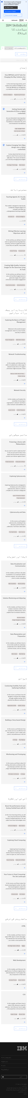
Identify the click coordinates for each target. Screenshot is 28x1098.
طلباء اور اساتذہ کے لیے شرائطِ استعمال (17, 1088)
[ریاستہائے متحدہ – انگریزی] (3, 20)
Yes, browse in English (10, 11)
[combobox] (14, 1077)
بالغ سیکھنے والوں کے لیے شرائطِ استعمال (16, 1089)
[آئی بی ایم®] (21, 20)
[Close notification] (26, 2)
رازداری (25, 1086)
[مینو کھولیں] (26, 20)
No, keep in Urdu (9, 7)
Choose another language (11, 15)
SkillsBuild (14, 20)
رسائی (25, 1093)
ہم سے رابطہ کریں (22, 1091)
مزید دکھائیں (22, 179)
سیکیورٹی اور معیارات (21, 1084)
